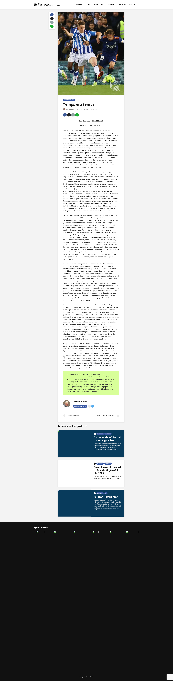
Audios (88, 4)
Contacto (132, 4)
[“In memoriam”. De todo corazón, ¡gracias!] (74, 443)
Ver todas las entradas (80, 406)
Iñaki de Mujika (70, 109)
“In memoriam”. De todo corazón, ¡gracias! (108, 439)
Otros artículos (111, 4)
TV (102, 4)
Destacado (100, 433)
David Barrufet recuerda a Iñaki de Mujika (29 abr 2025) (108, 470)
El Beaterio (79, 4)
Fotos (96, 4)
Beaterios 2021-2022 (69, 99)
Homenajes (122, 4)
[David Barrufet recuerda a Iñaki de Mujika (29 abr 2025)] (74, 473)
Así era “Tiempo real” (106, 496)
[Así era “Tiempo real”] (74, 503)
